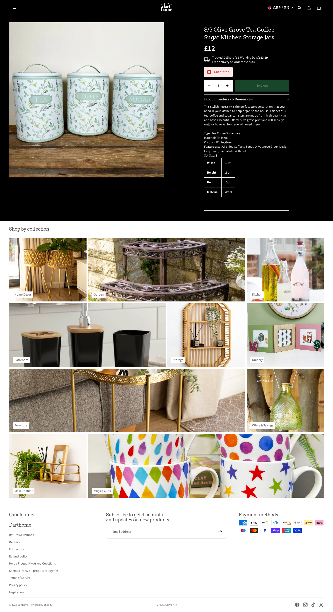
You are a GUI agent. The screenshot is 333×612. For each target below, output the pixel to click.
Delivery (14, 542)
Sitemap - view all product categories (33, 571)
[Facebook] (297, 604)
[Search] (299, 8)
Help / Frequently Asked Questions (32, 563)
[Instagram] (305, 604)
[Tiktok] (313, 604)
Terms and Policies (166, 605)
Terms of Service (20, 578)
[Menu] (14, 7)
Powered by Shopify (41, 604)
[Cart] (319, 8)
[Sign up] (220, 532)
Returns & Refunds (21, 535)
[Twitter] (321, 604)
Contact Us (16, 549)
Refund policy (18, 556)
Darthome (23, 604)
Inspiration (16, 592)
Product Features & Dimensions (228, 99)
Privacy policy (18, 585)
